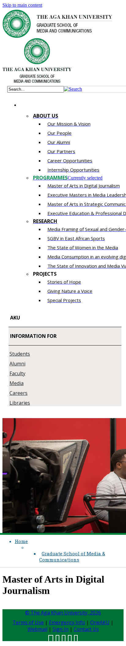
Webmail (37, 629)
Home (21, 541)
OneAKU (99, 622)
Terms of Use (28, 622)
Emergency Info (67, 622)
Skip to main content (22, 5)
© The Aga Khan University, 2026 (63, 612)
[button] (73, 89)
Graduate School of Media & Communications (72, 556)
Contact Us (86, 629)
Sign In (61, 629)
